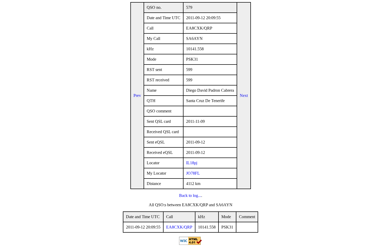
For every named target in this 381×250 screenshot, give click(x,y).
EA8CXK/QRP (179, 227)
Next (244, 95)
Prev (137, 95)
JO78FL (193, 173)
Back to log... (190, 195)
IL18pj (191, 163)
